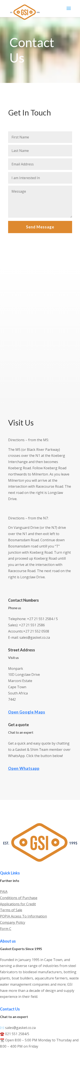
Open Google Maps (26, 712)
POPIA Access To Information (23, 916)
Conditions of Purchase (18, 897)
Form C (5, 928)
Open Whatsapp (23, 768)
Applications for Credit (18, 904)
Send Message (40, 227)
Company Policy (12, 922)
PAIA (3, 891)
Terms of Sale (11, 910)
